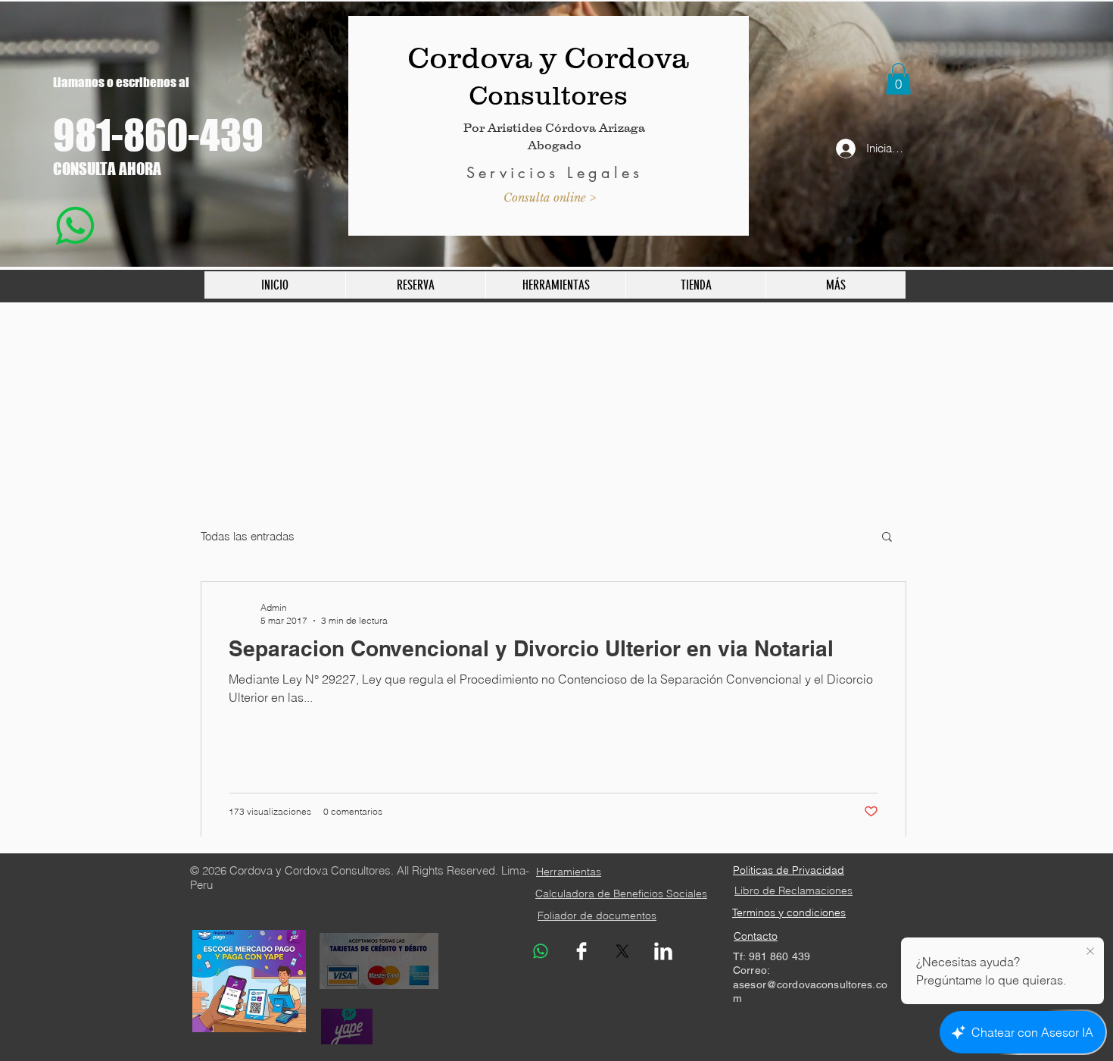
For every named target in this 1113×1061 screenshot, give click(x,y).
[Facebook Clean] (581, 951)
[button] (898, 79)
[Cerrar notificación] (1090, 952)
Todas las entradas (248, 536)
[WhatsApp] (541, 951)
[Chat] (74, 225)
